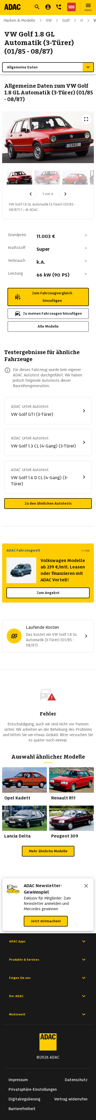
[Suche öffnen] (37, 7)
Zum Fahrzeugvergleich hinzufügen (52, 297)
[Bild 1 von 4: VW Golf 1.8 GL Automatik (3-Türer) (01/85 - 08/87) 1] (19, 177)
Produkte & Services (24, 959)
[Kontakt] (58, 7)
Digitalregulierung (24, 1099)
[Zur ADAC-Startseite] (12, 7)
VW (49, 20)
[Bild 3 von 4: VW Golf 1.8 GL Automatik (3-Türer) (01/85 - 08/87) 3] (75, 177)
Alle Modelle (48, 326)
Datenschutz (76, 1079)
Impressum (18, 1079)
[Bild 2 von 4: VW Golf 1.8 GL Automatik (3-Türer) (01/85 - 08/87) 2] (47, 177)
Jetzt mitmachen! (46, 921)
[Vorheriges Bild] (30, 194)
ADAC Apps (17, 941)
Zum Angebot (48, 592)
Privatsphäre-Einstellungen (33, 1089)
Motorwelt (17, 1014)
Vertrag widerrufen (70, 1099)
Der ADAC (16, 996)
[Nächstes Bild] (65, 194)
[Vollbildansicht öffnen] (86, 119)
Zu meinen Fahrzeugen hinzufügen (52, 313)
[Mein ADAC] (48, 7)
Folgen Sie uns (20, 978)
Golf (66, 20)
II (81, 20)
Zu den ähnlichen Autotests (48, 503)
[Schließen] (86, 886)
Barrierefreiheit (22, 1108)
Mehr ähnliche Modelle (48, 851)
